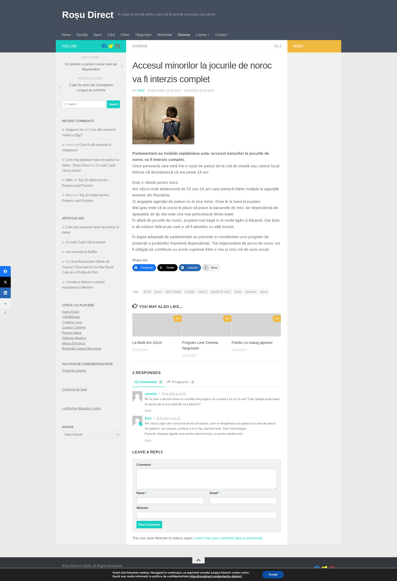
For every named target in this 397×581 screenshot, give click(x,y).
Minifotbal (164, 35)
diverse (139, 46)
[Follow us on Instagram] (117, 46)
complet (189, 291)
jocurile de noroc (221, 291)
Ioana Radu (70, 312)
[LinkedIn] (5, 293)
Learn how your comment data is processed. (229, 538)
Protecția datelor (74, 370)
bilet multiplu (173, 291)
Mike (141, 90)
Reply (148, 410)
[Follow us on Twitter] (110, 46)
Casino (201, 35)
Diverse (184, 35)
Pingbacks (183, 382)
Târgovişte (143, 35)
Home (66, 35)
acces (158, 291)
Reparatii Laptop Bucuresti (81, 348)
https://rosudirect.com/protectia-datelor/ (216, 576)
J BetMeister (71, 317)
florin (148, 418)
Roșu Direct (88, 15)
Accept (272, 574)
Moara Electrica (73, 343)
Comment (144, 464)
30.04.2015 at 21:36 (168, 418)
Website (142, 508)
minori (238, 291)
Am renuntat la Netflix (81, 252)
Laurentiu (151, 393)
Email (215, 493)
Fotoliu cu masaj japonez (252, 343)
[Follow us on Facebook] (104, 46)
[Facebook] (5, 271)
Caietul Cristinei (74, 327)
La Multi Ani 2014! (147, 343)
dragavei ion (75, 129)
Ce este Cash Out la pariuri (85, 242)
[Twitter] (5, 282)
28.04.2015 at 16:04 (173, 393)
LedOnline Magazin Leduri (81, 408)
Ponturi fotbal (71, 333)
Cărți (111, 35)
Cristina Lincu (72, 322)
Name (141, 493)
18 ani (147, 291)
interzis (202, 291)
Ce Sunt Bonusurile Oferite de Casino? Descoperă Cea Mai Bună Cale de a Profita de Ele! (87, 267)
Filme (125, 35)
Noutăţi (82, 35)
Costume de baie (74, 389)
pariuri (264, 291)
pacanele (251, 291)
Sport (97, 35)
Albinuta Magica (74, 338)
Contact (221, 35)
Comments (150, 382)
